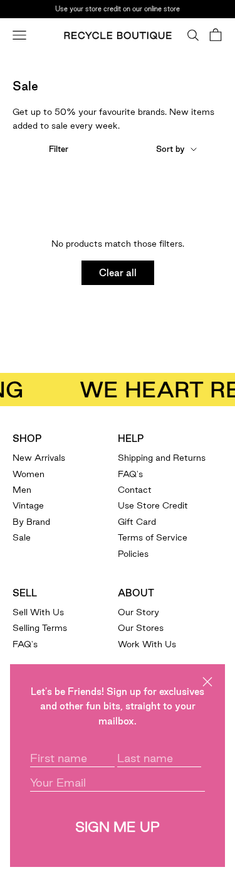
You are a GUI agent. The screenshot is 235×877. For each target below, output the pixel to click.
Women (28, 474)
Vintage (28, 505)
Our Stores (141, 628)
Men (22, 490)
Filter (58, 148)
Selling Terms (40, 628)
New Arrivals (39, 458)
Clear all (118, 272)
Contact (135, 490)
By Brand (31, 522)
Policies (133, 554)
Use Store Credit (153, 505)
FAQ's (130, 474)
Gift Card (137, 522)
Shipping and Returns (162, 458)
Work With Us (147, 644)
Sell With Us (38, 612)
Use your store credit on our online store (117, 8)
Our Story (138, 612)
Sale (22, 537)
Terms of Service (152, 537)
